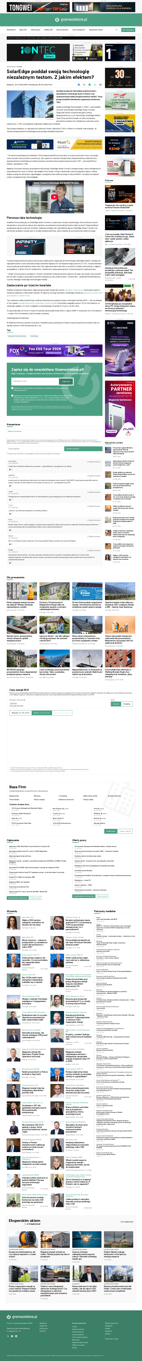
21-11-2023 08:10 (13, 507)
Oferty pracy (35, 30)
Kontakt (107, 1328)
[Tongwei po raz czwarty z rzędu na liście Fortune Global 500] (120, 194)
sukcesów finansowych (74, 290)
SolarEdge (34, 336)
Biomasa (37, 796)
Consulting (63, 796)
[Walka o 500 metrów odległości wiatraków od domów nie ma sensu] (108, 559)
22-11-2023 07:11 (13, 552)
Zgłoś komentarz (94, 462)
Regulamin (33, 440)
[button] (117, 30)
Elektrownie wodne (90, 796)
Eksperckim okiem (96, 30)
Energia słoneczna (78, 1329)
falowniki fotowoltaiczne (17, 336)
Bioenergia (75, 1340)
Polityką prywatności (64, 440)
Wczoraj (21, 713)
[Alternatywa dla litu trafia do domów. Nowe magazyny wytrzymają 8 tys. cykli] (108, 465)
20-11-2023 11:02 (13, 463)
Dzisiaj (42, 713)
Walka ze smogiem (78, 1345)
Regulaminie (14, 409)
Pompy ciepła (88, 800)
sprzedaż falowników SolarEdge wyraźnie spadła (37, 303)
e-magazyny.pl (33, 1224)
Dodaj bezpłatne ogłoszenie (17, 898)
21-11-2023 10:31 (13, 521)
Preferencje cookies (111, 1339)
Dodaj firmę (110, 831)
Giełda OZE (48, 30)
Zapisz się (66, 381)
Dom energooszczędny (80, 1337)
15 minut (116, 704)
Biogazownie (14, 796)
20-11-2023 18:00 (13, 493)
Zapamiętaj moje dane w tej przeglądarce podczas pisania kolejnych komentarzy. (34, 454)
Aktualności (11, 30)
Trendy (19, 67)
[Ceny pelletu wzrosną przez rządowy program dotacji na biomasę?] (108, 548)
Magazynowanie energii (80, 1342)
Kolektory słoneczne (66, 800)
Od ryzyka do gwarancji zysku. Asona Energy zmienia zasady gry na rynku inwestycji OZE (35, 38)
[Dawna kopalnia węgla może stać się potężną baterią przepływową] (108, 487)
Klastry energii (39, 800)
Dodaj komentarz (72, 449)
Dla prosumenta (62, 30)
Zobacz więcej (125, 831)
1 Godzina (126, 704)
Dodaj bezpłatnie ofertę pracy (84, 896)
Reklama (108, 1334)
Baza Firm (23, 30)
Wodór (74, 1348)
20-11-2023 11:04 (13, 477)
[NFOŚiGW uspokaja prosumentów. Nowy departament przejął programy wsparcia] (22, 658)
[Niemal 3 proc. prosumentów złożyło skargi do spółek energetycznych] (22, 625)
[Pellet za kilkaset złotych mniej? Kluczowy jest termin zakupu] (108, 510)
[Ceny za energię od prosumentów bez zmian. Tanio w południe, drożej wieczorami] (55, 658)
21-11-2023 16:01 (13, 538)
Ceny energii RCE (78, 30)
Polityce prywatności (27, 409)
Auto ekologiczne (78, 1335)
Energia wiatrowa (114, 796)
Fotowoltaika (14, 800)
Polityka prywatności (111, 1323)
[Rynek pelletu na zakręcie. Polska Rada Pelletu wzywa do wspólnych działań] (108, 476)
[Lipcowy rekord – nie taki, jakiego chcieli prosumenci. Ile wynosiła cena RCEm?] (55, 625)
